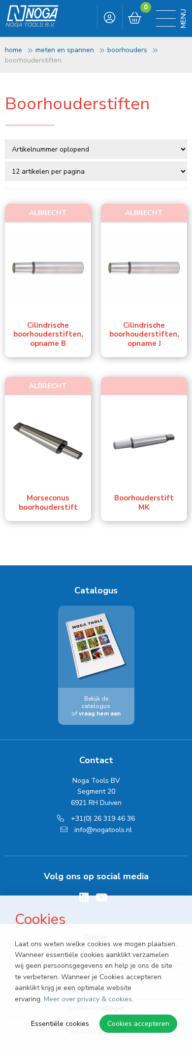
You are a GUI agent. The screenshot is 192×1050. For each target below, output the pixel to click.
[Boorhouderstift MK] (144, 440)
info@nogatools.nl (102, 829)
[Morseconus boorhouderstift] (48, 440)
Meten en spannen (64, 50)
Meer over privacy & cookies (88, 999)
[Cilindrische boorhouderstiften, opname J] (144, 268)
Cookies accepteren (138, 1023)
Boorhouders (127, 50)
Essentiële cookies (60, 1023)
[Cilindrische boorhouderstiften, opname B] (48, 268)
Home (13, 50)
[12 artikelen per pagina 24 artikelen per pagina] (97, 171)
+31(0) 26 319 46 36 (102, 818)
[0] (134, 18)
